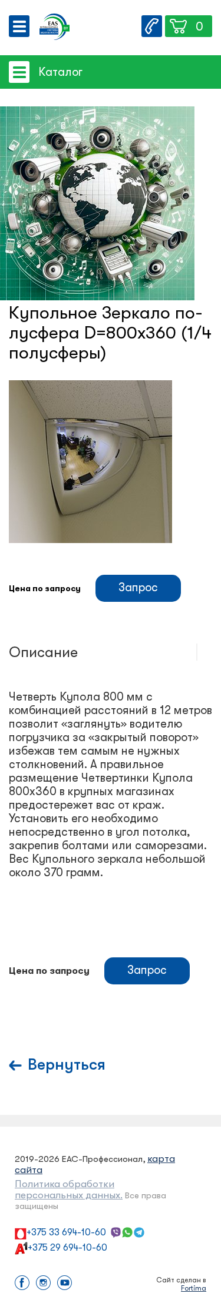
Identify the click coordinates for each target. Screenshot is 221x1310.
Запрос (138, 587)
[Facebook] (22, 1283)
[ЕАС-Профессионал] (54, 28)
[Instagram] (43, 1283)
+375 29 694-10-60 (67, 1247)
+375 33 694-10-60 (66, 1232)
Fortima (193, 1288)
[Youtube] (64, 1283)
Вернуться (66, 1065)
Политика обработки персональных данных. (69, 1189)
